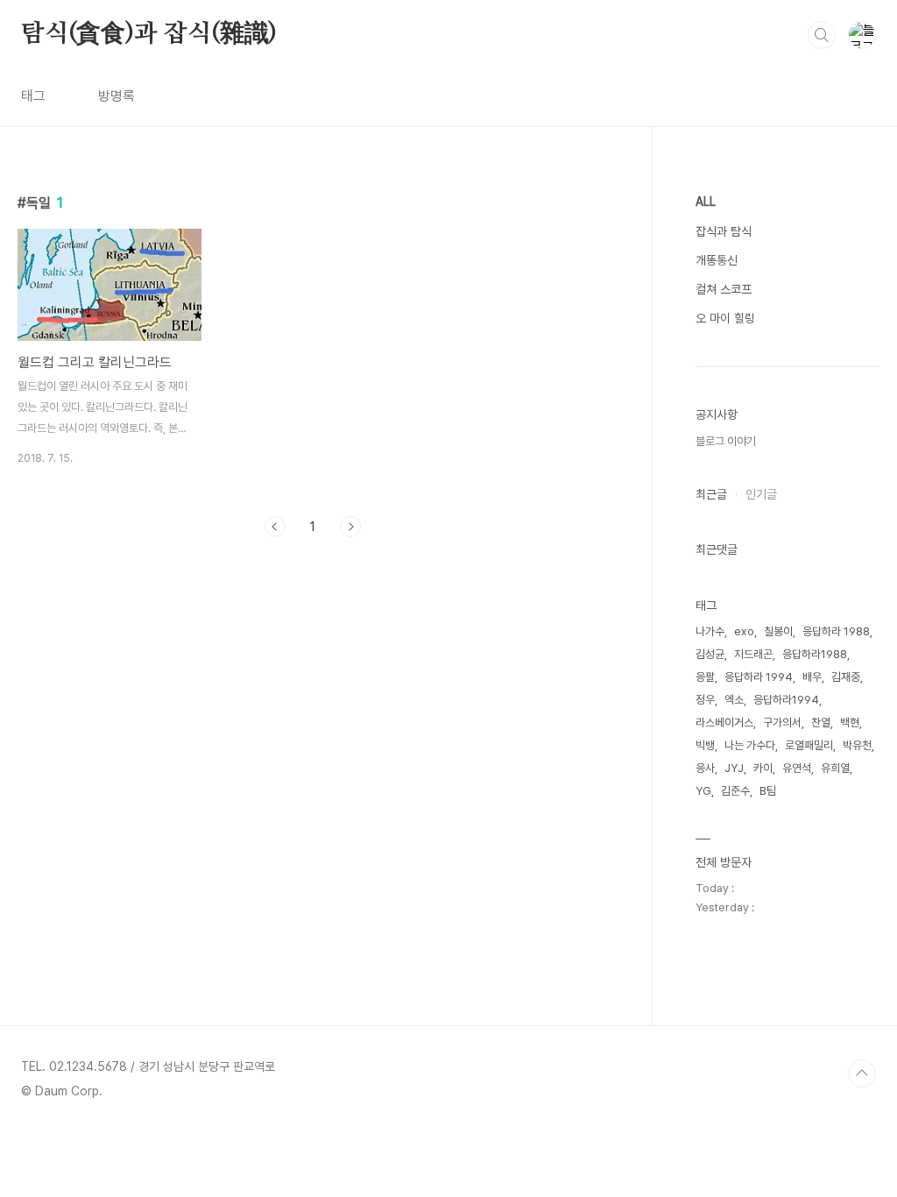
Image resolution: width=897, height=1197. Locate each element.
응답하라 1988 (836, 631)
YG (703, 790)
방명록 (116, 96)
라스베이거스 (724, 722)
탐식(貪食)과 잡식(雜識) (149, 34)
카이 (763, 768)
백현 (849, 722)
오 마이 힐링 (725, 318)
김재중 (845, 676)
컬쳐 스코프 (724, 289)
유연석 (796, 768)
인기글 (761, 494)
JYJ (734, 768)
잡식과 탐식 (724, 231)
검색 (822, 35)
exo (744, 631)
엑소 (734, 699)
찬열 (820, 722)
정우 (705, 699)
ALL (706, 202)
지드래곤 (753, 654)
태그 (33, 96)
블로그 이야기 (726, 441)
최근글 (711, 494)
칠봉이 (778, 631)
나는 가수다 (749, 745)
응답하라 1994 (758, 676)
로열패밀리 (809, 745)
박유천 (857, 745)
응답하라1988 (814, 654)
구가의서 (782, 722)
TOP (862, 1073)
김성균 (710, 654)
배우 (812, 676)
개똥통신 (717, 260)
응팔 (705, 676)
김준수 (735, 790)
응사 (705, 768)
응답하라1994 (786, 699)
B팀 (767, 790)
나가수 (710, 631)
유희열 (835, 768)
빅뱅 (705, 745)
